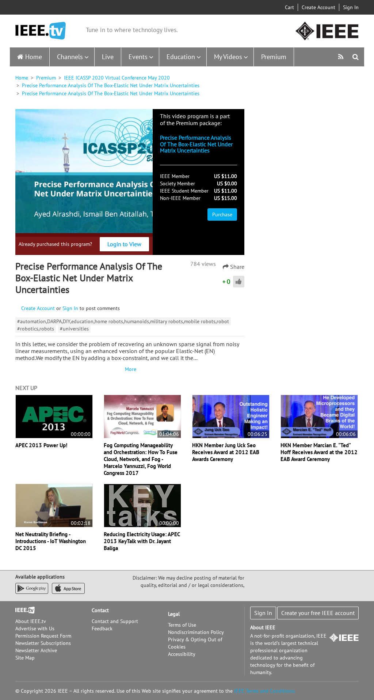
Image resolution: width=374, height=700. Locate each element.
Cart (289, 7)
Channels (70, 57)
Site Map (25, 657)
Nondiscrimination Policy (196, 632)
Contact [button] (100, 610)
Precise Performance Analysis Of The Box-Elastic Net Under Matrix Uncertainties (110, 85)
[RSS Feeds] (341, 57)
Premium (273, 57)
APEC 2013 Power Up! (41, 445)
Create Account (318, 7)
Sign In (351, 7)
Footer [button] (22, 610)
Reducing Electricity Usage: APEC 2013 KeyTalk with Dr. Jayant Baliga (142, 541)
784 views (203, 263)
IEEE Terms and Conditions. (264, 691)
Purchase (222, 214)
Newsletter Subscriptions (43, 643)
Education (181, 57)
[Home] (40, 31)
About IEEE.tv (30, 621)
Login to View (124, 244)
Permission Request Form (43, 636)
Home (33, 57)
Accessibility (181, 654)
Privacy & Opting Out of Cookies (195, 643)
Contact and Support (115, 621)
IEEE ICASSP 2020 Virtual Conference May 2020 (117, 77)
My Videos (228, 57)
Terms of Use (182, 625)
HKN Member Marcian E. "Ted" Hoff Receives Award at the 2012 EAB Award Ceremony (319, 452)
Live (108, 57)
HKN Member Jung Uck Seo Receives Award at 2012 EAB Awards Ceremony (225, 452)
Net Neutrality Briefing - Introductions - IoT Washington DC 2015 (50, 541)
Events (138, 57)
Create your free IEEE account (318, 612)
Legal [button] (174, 614)
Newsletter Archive (36, 650)
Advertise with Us (34, 628)
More (129, 369)
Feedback (102, 628)
